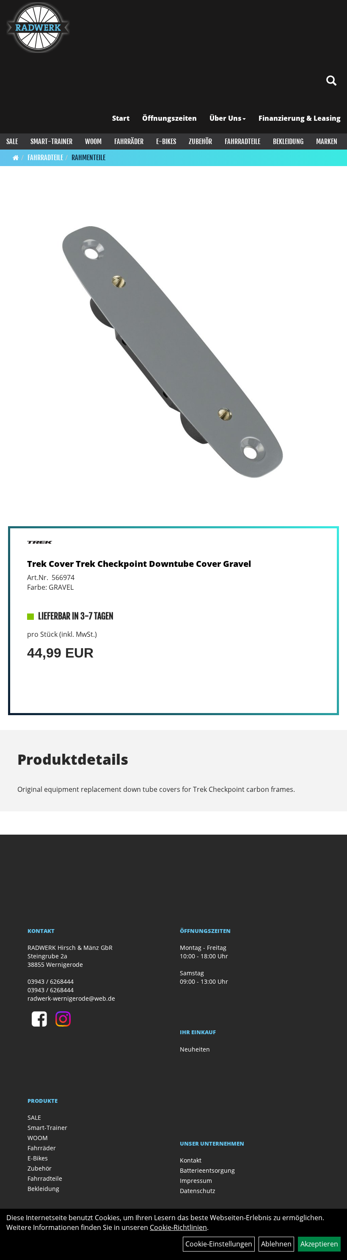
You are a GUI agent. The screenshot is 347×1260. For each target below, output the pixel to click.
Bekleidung (288, 141)
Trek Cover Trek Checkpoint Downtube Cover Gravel (139, 563)
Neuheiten (195, 1049)
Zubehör (200, 141)
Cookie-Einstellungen (218, 1244)
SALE (12, 141)
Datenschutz (197, 1191)
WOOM (93, 141)
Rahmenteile (88, 157)
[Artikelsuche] (331, 81)
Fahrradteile (242, 141)
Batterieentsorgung (207, 1170)
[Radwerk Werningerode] (38, 27)
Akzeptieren (319, 1244)
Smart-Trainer (51, 141)
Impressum (196, 1181)
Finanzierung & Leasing (300, 118)
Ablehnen (276, 1244)
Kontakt (190, 1160)
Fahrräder (128, 141)
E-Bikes (166, 141)
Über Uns (225, 118)
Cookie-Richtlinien (178, 1227)
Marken (326, 141)
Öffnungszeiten (169, 118)
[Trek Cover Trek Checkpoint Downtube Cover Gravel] (173, 356)
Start (120, 118)
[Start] (16, 157)
